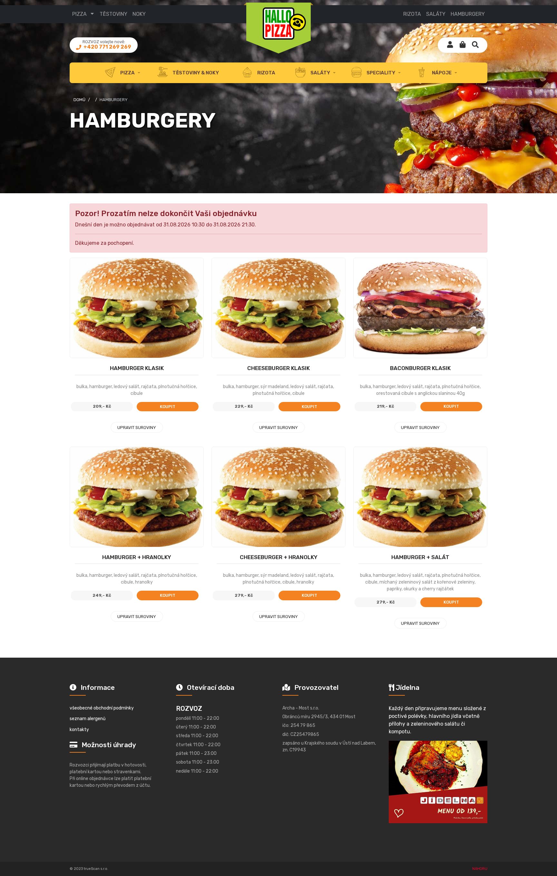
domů (79, 99)
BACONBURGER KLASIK (420, 368)
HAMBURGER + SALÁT (420, 557)
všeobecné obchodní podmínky (102, 708)
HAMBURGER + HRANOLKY (136, 557)
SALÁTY (435, 14)
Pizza (79, 14)
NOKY (139, 14)
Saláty (319, 73)
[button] (462, 45)
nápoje (441, 73)
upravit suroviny (136, 427)
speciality (380, 73)
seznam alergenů (87, 718)
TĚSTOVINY (113, 14)
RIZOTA (412, 14)
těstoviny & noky (195, 73)
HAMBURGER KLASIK (137, 368)
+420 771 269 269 (107, 47)
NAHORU (479, 869)
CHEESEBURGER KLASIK (278, 368)
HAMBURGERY (468, 14)
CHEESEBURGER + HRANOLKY (279, 557)
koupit (167, 406)
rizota (265, 73)
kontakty (79, 729)
